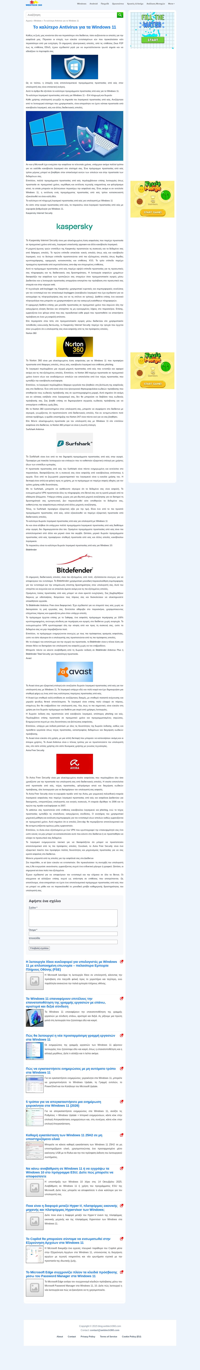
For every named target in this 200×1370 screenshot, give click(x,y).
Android (94, 3)
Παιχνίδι (105, 3)
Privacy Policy (88, 1336)
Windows (81, 3)
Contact (72, 1336)
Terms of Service (108, 1336)
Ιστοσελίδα (34, 938)
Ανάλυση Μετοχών (156, 3)
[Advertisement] (152, 68)
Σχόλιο (33, 907)
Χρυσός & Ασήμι (135, 3)
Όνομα (33, 930)
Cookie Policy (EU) (131, 1336)
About (60, 1336)
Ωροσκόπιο (118, 3)
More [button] (170, 3)
